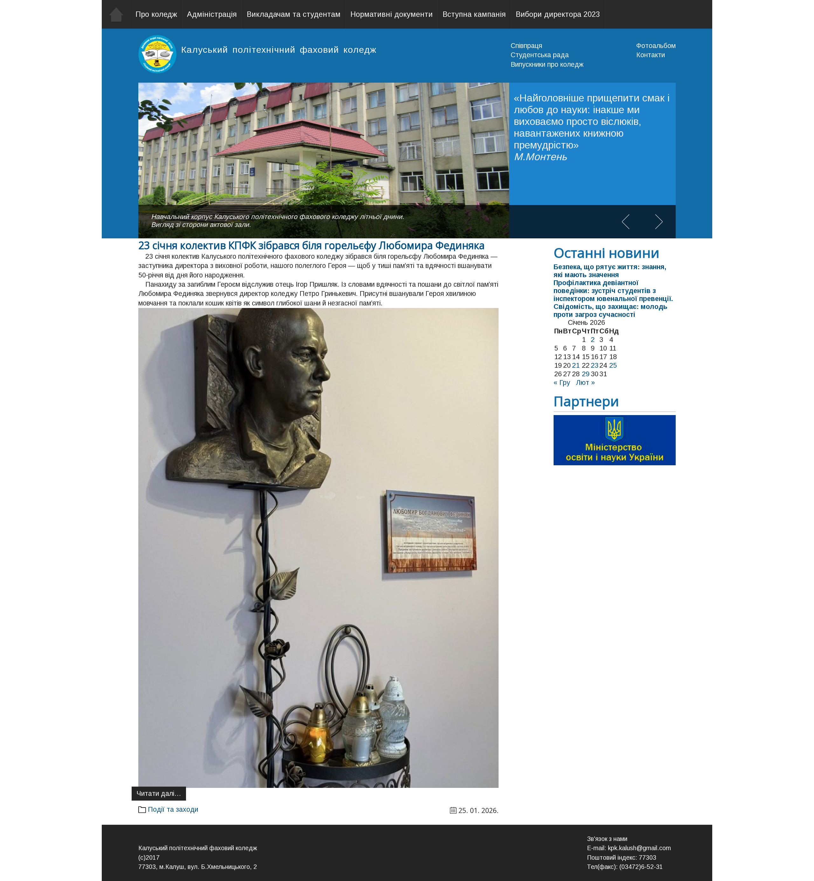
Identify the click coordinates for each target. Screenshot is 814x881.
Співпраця (526, 46)
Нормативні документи (391, 14)
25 (613, 365)
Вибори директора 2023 (558, 14)
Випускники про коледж (547, 64)
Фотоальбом (656, 46)
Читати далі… (158, 793)
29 (586, 374)
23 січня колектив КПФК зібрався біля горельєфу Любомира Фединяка (311, 245)
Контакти (650, 55)
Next (659, 221)
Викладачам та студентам (294, 14)
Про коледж (156, 14)
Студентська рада (540, 55)
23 (594, 365)
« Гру (562, 382)
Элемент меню (116, 14)
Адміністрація (212, 14)
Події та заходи (173, 809)
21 (576, 365)
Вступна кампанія (474, 14)
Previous (625, 221)
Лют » (585, 382)
